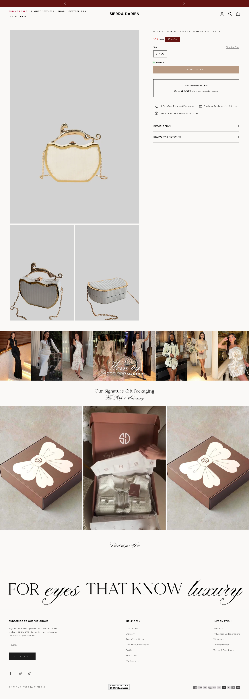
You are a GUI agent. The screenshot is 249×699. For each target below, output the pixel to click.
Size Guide (131, 655)
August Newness (42, 11)
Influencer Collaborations (226, 633)
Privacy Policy (221, 644)
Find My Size (232, 47)
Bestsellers (77, 11)
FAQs (129, 650)
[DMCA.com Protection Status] (119, 687)
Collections (17, 16)
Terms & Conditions (223, 650)
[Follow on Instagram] (20, 673)
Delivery (130, 633)
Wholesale (218, 639)
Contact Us (132, 628)
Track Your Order (135, 639)
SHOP (61, 11)
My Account (132, 661)
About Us (218, 628)
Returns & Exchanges (137, 644)
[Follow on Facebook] (10, 673)
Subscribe (22, 656)
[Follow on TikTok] (29, 673)
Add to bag (196, 69)
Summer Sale (18, 11)
